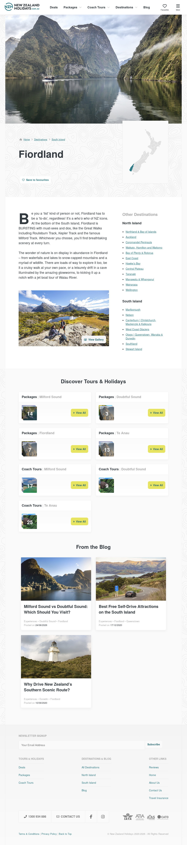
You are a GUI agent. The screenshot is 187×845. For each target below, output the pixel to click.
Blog (146, 7)
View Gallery (96, 339)
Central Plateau (135, 268)
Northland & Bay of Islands (141, 231)
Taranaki (131, 274)
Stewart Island (134, 349)
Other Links (157, 758)
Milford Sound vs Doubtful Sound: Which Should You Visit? (56, 609)
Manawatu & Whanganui (140, 279)
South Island (58, 139)
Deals (54, 7)
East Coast (132, 258)
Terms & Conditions (29, 834)
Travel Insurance (158, 798)
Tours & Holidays (31, 758)
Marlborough (133, 309)
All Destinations (90, 767)
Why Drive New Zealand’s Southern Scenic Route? (48, 687)
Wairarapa (132, 284)
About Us (154, 782)
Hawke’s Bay (133, 263)
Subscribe (153, 744)
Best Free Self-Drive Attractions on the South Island (128, 609)
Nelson (130, 315)
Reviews (154, 767)
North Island (89, 775)
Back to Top (65, 834)
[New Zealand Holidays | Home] (22, 9)
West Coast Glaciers (137, 329)
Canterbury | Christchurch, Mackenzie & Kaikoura (141, 322)
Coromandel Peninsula (139, 242)
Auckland (131, 237)
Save (37, 180)
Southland (131, 343)
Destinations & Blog (96, 758)
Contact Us (155, 790)
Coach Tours (96, 7)
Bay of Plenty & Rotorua (139, 253)
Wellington (132, 290)
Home (27, 139)
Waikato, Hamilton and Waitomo (144, 247)
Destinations (124, 7)
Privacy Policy (49, 834)
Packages (70, 7)
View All (80, 412)
